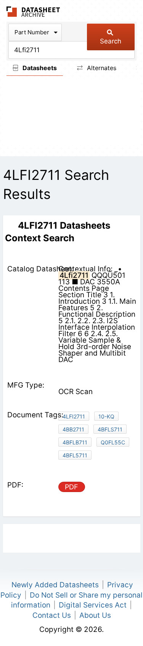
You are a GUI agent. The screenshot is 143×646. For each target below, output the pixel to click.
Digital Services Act (93, 605)
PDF (71, 487)
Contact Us (51, 615)
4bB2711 (73, 429)
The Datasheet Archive (33, 11)
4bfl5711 (75, 455)
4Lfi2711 (74, 416)
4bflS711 (110, 429)
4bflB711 (75, 442)
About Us (95, 615)
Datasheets (39, 68)
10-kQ (106, 416)
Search (110, 41)
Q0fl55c (113, 442)
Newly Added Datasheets (55, 584)
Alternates (100, 68)
